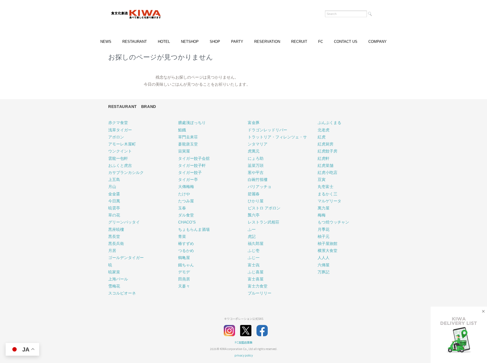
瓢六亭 (254, 215)
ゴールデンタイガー (126, 257)
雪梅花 (114, 286)
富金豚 (254, 122)
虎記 (252, 236)
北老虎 (323, 130)
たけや (184, 194)
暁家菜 (114, 272)
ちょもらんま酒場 (194, 229)
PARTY (237, 41)
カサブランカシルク (126, 172)
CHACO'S (187, 222)
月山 (112, 186)
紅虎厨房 (325, 144)
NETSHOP (190, 41)
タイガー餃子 (190, 172)
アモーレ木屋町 (122, 144)
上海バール (118, 279)
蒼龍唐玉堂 (188, 144)
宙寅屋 (184, 151)
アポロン (116, 137)
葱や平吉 (256, 172)
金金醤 (114, 194)
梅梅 (322, 215)
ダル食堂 (186, 215)
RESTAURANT (134, 41)
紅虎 (322, 137)
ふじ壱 (254, 250)
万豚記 (323, 272)
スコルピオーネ (122, 293)
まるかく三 (327, 194)
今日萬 (114, 201)
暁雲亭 (114, 208)
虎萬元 (254, 151)
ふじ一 (254, 257)
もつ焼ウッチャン (333, 222)
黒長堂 (114, 236)
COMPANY (377, 41)
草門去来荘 (188, 137)
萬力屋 (323, 208)
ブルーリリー (259, 293)
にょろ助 (256, 158)
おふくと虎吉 (120, 165)
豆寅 (322, 179)
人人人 (323, 257)
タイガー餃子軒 (192, 165)
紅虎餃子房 (327, 151)
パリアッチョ (259, 186)
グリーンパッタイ (124, 222)
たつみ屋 (186, 201)
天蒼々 (184, 286)
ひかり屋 (256, 201)
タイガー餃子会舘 (194, 158)
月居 (112, 250)
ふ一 (252, 229)
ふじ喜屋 (256, 272)
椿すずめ (186, 243)
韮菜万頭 (256, 165)
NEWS (105, 41)
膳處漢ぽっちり (192, 122)
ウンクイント (120, 151)
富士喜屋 (256, 279)
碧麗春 (254, 194)
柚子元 (323, 236)
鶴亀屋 (184, 257)
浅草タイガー (120, 130)
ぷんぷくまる (329, 122)
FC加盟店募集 (244, 342)
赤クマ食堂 (118, 122)
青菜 (182, 236)
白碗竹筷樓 (257, 179)
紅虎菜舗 (325, 165)
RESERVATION (267, 41)
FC (320, 41)
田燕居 (184, 279)
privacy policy (243, 355)
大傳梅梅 (186, 186)
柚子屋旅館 (327, 243)
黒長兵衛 (116, 243)
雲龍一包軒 (118, 158)
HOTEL (164, 41)
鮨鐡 (182, 130)
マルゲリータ (329, 201)
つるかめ (186, 250)
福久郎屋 (256, 243)
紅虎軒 (323, 158)
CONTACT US (345, 41)
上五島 (114, 179)
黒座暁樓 (116, 229)
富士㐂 (254, 265)
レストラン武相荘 (263, 222)
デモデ (184, 272)
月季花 (323, 229)
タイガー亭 (188, 179)
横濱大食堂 (327, 250)
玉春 (182, 208)
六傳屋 (323, 265)
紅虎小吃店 (327, 172)
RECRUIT (299, 41)
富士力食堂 (257, 286)
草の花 (114, 215)
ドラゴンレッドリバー (267, 130)
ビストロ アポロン (264, 208)
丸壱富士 (325, 186)
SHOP (215, 41)
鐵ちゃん (186, 265)
